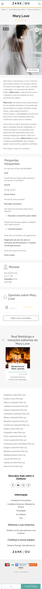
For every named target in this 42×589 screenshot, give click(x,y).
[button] (5, 363)
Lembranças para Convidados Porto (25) (19, 444)
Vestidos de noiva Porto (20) (14, 463)
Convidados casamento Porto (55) (17, 414)
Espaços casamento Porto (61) (15, 410)
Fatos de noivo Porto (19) (13, 466)
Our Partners (21, 514)
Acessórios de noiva (17, 9)
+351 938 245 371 (28, 545)
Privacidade (21, 511)
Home (3, 9)
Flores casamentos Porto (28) (15, 436)
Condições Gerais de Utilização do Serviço (21, 505)
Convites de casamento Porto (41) (16, 425)
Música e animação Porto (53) (15, 417)
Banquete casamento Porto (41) (16, 421)
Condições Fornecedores (21, 500)
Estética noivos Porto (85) (13, 399)
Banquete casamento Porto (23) (16, 451)
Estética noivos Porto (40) (13, 429)
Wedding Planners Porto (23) (14, 455)
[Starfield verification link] (22, 565)
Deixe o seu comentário (21, 318)
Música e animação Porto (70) (15, 402)
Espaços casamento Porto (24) (15, 447)
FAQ (21, 518)
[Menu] (2, 4)
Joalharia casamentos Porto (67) (16, 406)
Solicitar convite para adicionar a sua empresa (21, 531)
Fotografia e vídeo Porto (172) (15, 395)
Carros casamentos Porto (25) (15, 440)
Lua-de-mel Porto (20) (12, 459)
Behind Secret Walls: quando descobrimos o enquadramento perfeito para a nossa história (17, 367)
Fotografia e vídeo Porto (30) (14, 432)
